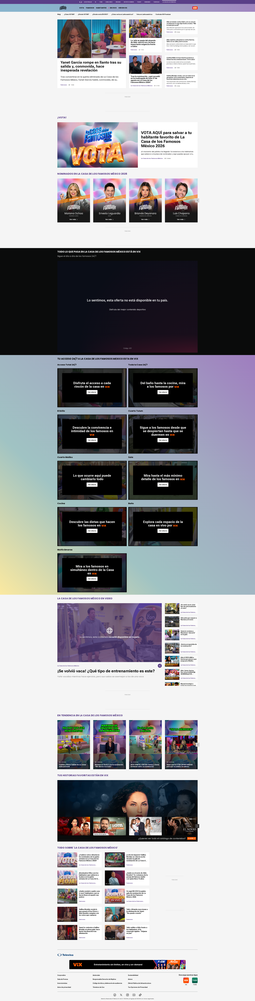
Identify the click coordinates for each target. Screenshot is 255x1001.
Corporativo (61, 975)
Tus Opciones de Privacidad (138, 987)
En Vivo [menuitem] (113, 8)
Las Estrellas (88, 1)
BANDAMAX (147, 1)
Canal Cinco (108, 1)
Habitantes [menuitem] (101, 8)
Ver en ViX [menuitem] (122, 8)
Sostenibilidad (133, 975)
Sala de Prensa (62, 979)
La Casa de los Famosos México (141, 86)
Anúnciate (96, 975)
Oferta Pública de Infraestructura (139, 983)
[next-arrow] (197, 200)
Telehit (139, 1)
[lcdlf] (62, 8)
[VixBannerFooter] (127, 964)
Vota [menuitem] (81, 8)
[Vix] (195, 7)
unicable (118, 1)
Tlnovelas (156, 1)
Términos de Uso (98, 987)
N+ (95, 1)
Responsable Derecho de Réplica (104, 979)
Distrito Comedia (129, 1)
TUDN (100, 1)
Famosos (64, 85)
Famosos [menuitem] (90, 8)
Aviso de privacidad (64, 987)
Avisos (130, 979)
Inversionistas (62, 983)
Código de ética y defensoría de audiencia (107, 983)
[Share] (160, 666)
